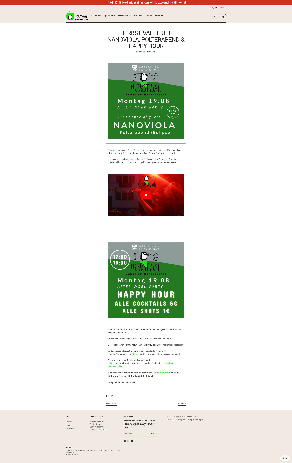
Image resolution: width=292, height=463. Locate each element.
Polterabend (130, 159)
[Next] (192, 2)
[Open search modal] (215, 15)
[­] (146, 229)
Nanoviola (112, 150)
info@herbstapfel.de (98, 430)
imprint (69, 421)
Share (111, 396)
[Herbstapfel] (77, 15)
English (222, 8)
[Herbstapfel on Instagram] (213, 8)
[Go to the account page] (220, 15)
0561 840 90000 (96, 427)
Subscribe (155, 433)
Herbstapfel (81, 450)
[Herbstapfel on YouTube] (216, 8)
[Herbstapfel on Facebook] (210, 8)
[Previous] (99, 2)
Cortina (135, 354)
